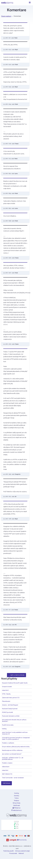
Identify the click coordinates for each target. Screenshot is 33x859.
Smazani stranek (7, 686)
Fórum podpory (6, 16)
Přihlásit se (17, 808)
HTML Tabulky (6, 694)
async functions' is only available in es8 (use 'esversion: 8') (14, 733)
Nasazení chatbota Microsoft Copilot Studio (15, 683)
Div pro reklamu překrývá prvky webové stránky (16, 746)
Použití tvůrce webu (8, 725)
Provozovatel (13, 853)
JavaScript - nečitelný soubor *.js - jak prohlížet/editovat (12, 758)
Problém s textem (7, 763)
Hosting (16, 793)
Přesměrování (6, 701)
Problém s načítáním (8, 743)
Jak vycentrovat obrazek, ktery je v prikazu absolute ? (14, 721)
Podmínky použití (8, 851)
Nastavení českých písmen (10, 708)
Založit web (16, 805)
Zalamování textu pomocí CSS (10, 697)
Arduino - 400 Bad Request (10, 705)
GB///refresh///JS (7, 774)
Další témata (6, 783)
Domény (16, 795)
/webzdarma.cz (16, 810)
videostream (5, 766)
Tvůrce (16, 798)
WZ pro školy (16, 803)
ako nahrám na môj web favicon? (11, 754)
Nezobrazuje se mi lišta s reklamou (12, 750)
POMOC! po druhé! (7, 712)
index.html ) (5, 690)
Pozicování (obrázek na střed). (11, 716)
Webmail (21, 853)
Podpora (16, 800)
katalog (4, 728)
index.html (5, 770)
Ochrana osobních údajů (22, 851)
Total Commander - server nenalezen (13, 778)
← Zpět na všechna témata (16, 675)
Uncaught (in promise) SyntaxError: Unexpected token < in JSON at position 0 (16, 738)
